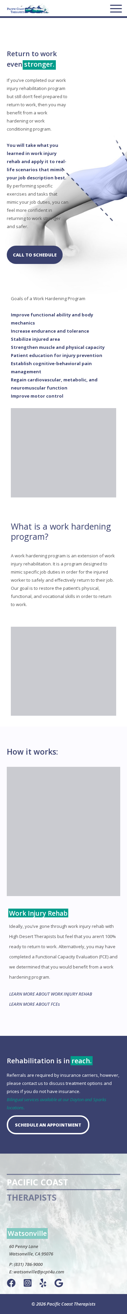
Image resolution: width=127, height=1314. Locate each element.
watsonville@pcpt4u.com (39, 1272)
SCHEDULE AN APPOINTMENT (48, 1125)
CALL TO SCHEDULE (35, 255)
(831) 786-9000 (28, 1264)
